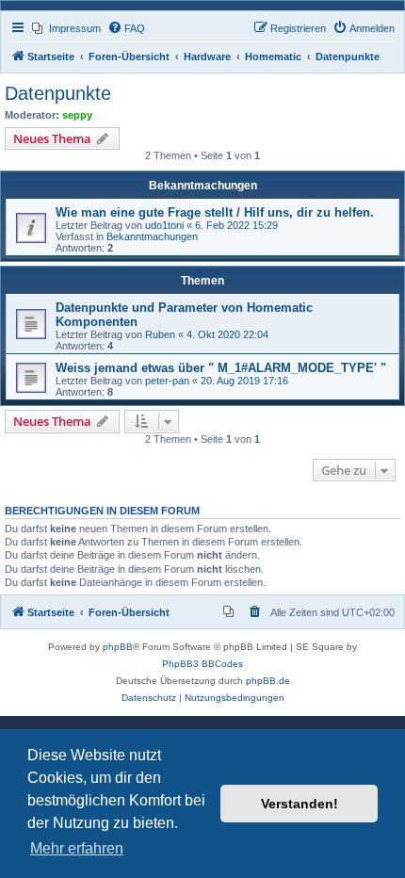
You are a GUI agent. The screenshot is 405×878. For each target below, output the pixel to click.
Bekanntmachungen (152, 236)
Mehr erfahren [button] (76, 848)
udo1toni (164, 225)
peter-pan (167, 380)
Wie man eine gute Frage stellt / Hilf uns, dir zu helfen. (215, 212)
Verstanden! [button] (299, 803)
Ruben (160, 334)
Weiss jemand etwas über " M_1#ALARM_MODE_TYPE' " (221, 368)
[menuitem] (66, 28)
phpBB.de (268, 680)
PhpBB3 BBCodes (202, 663)
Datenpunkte (58, 93)
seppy (77, 115)
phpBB (118, 647)
